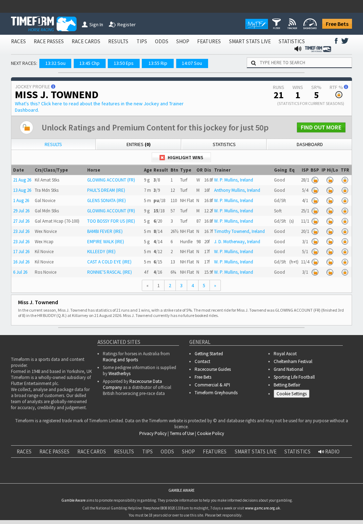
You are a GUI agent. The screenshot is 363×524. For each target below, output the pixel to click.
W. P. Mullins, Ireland (233, 180)
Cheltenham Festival (293, 361)
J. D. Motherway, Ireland (237, 242)
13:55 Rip (158, 63)
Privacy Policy (153, 433)
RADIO (332, 451)
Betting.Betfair (287, 385)
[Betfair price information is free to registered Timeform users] (315, 180)
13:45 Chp (89, 63)
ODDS (161, 41)
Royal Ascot (285, 354)
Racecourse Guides (213, 369)
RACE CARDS (86, 41)
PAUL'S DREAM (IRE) (106, 190)
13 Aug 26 (22, 190)
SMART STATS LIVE (250, 41)
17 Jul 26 (21, 252)
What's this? (99, 106)
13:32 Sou (55, 63)
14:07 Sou (192, 63)
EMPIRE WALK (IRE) (105, 242)
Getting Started (209, 354)
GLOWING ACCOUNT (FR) (111, 180)
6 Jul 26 (20, 272)
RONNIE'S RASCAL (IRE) (109, 272)
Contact (202, 361)
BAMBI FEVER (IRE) (105, 231)
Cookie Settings (292, 394)
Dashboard (310, 144)
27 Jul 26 (21, 221)
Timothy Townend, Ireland (239, 231)
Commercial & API (212, 385)
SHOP (182, 41)
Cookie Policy (210, 433)
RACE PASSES (49, 41)
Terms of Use (182, 433)
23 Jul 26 (21, 231)
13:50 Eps (124, 63)
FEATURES (209, 41)
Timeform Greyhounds (216, 393)
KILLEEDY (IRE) (101, 252)
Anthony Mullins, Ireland (237, 190)
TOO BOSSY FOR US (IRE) (111, 221)
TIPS (141, 41)
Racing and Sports (120, 360)
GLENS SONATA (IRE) (106, 200)
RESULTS (118, 41)
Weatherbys (119, 373)
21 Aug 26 (22, 180)
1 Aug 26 (21, 200)
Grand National (288, 369)
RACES (18, 41)
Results (53, 144)
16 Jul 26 (21, 262)
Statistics (224, 144)
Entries (139, 144)
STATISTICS (292, 41)
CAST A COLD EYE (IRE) (109, 262)
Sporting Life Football (294, 377)
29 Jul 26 (21, 211)
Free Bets (337, 23)
